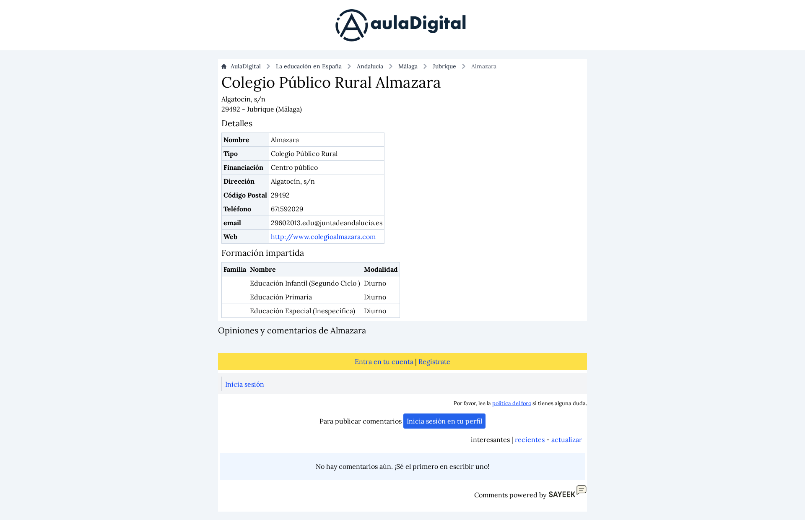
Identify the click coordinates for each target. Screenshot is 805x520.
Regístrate (434, 361)
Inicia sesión (244, 384)
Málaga (408, 66)
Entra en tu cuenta (384, 361)
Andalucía (370, 66)
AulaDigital (246, 66)
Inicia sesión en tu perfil (444, 421)
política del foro (511, 403)
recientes (530, 439)
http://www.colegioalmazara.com (323, 236)
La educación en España (309, 66)
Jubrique (444, 66)
